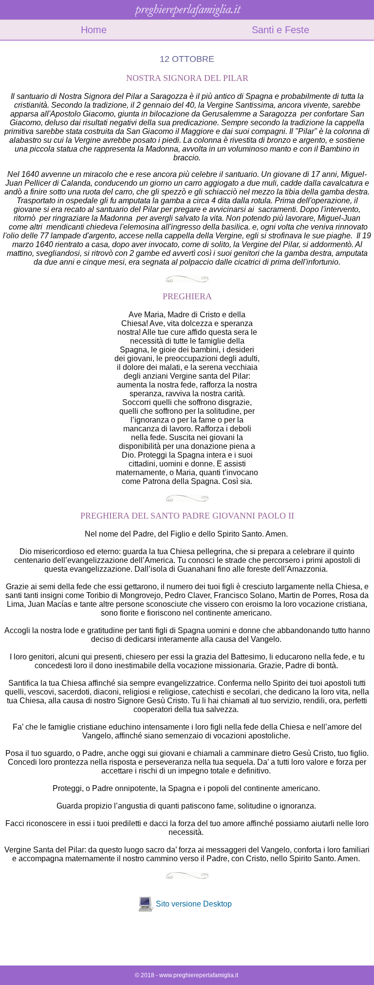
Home (94, 29)
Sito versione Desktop (194, 904)
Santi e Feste (280, 29)
